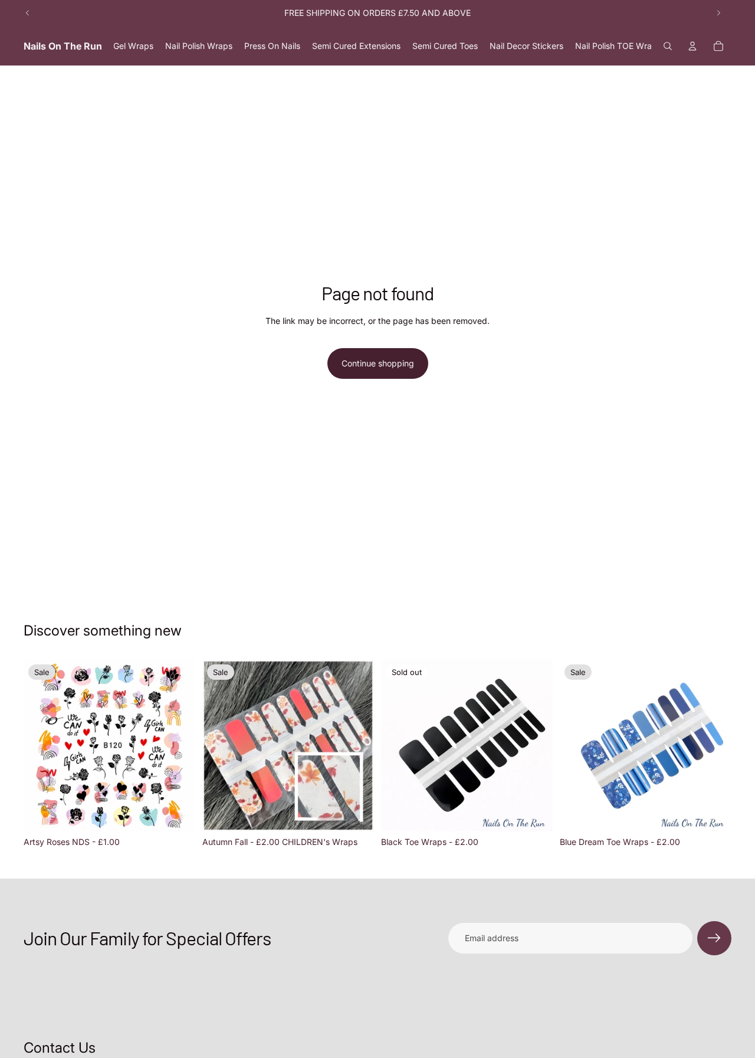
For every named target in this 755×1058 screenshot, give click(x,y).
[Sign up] (714, 938)
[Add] (177, 813)
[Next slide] (718, 13)
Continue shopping (378, 363)
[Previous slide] (28, 13)
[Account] (692, 46)
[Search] (668, 46)
